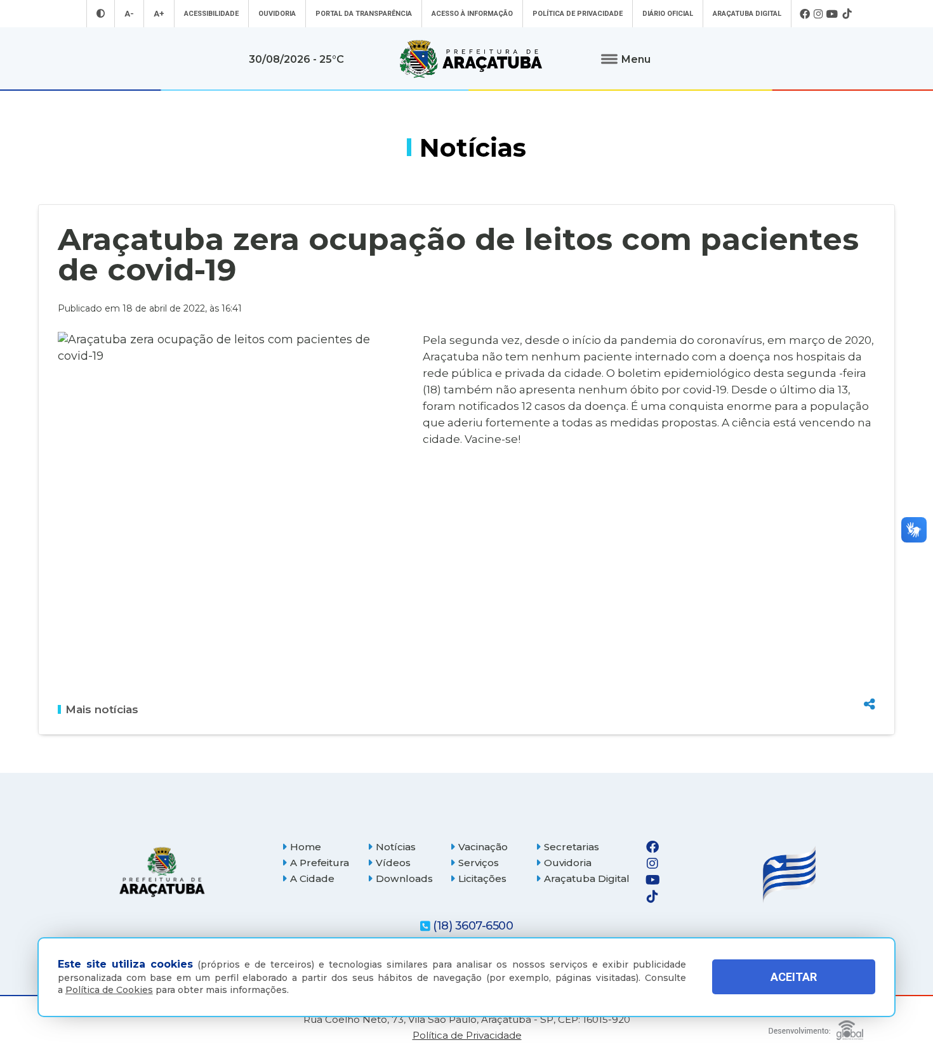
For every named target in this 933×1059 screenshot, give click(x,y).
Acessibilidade (211, 14)
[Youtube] (832, 14)
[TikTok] (846, 14)
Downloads (404, 878)
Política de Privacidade (578, 14)
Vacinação (483, 847)
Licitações (482, 878)
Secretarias (571, 847)
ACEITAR (794, 976)
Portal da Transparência (363, 14)
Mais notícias (101, 709)
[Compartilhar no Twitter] (869, 657)
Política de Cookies (109, 990)
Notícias (396, 847)
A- (129, 13)
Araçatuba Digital (747, 14)
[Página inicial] (161, 872)
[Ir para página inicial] (471, 59)
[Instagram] (818, 14)
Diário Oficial (667, 14)
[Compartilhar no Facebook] (869, 635)
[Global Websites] (816, 1027)
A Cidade (312, 878)
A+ (159, 13)
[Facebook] (805, 14)
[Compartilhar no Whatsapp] (869, 680)
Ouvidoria (277, 14)
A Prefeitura (319, 863)
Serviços (478, 863)
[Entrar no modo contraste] (100, 14)
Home (305, 847)
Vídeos (393, 863)
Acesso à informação (472, 14)
